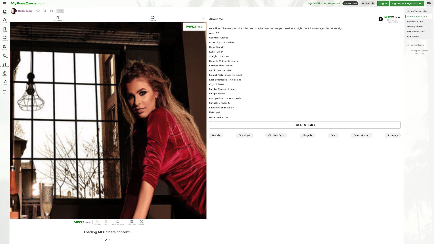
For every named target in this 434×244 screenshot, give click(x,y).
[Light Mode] (363, 3)
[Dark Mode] (373, 3)
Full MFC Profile (305, 124)
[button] (216, 135)
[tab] (418, 11)
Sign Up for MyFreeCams (407, 3)
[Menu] (4, 3)
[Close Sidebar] (429, 3)
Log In (383, 3)
